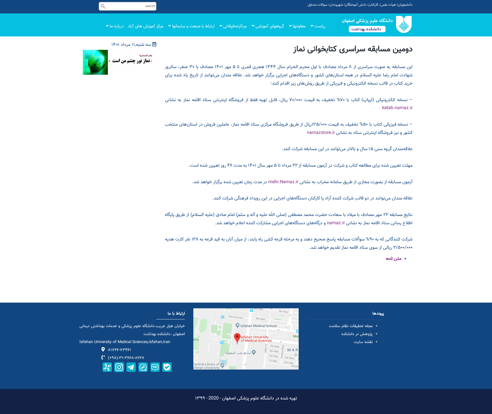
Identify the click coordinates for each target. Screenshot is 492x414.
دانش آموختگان (355, 4)
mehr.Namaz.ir (283, 182)
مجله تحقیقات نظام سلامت (351, 326)
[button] (117, 52)
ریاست (319, 26)
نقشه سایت (363, 342)
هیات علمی (388, 4)
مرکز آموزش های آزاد (145, 26)
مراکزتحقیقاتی (234, 26)
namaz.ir (336, 223)
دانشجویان (405, 4)
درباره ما (116, 26)
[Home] (374, 24)
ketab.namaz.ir (397, 108)
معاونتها (299, 26)
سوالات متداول (317, 4)
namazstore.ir (321, 132)
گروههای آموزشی (269, 26)
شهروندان (336, 4)
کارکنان (373, 4)
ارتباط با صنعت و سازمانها (193, 26)
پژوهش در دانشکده (357, 334)
